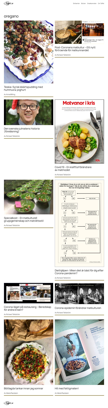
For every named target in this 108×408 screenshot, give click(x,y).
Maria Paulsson (12, 393)
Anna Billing (10, 94)
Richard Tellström (64, 55)
